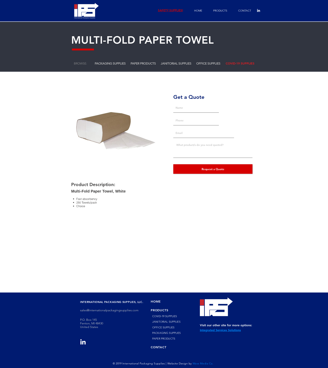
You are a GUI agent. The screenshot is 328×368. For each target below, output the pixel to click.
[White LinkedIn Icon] (258, 10)
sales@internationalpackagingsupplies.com (109, 310)
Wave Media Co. (203, 363)
